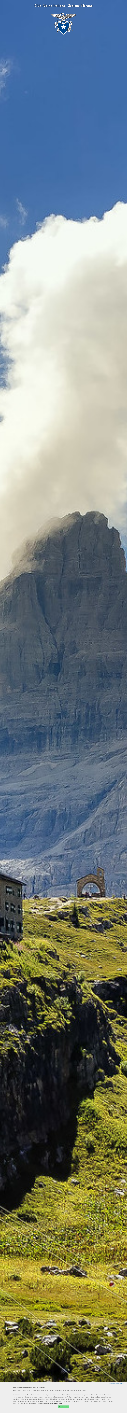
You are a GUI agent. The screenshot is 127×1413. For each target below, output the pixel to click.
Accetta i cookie (63, 1407)
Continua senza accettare (116, 1383)
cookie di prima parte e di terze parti (86, 1397)
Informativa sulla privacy (55, 1403)
